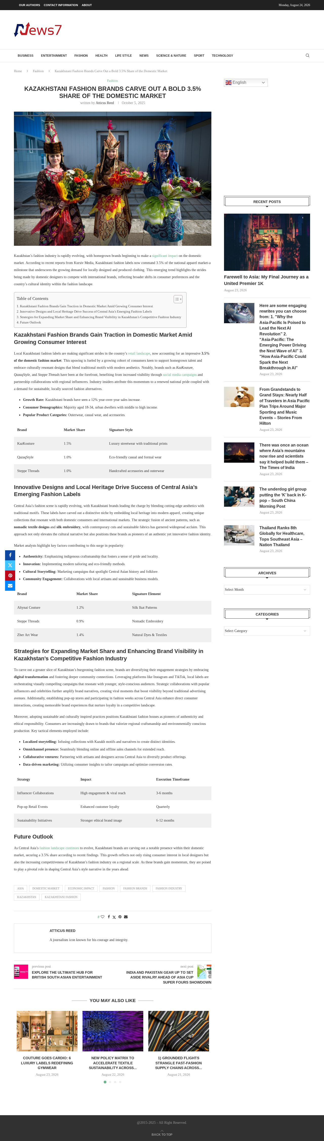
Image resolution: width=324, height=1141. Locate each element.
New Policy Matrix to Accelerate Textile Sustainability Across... (113, 1063)
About (87, 5)
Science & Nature (171, 55)
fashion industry (169, 888)
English (239, 82)
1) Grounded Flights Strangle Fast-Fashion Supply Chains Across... (178, 1063)
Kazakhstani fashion (61, 897)
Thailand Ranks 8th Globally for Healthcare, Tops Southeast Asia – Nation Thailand (281, 536)
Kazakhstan (26, 897)
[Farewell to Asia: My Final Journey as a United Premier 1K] (267, 242)
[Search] (307, 56)
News (144, 55)
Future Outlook (30, 322)
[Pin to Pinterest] (10, 575)
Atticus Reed (105, 103)
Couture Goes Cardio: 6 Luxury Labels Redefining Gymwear (47, 1063)
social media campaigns (180, 375)
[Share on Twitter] (10, 565)
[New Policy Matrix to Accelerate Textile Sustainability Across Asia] (113, 1031)
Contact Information (61, 5)
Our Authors (29, 5)
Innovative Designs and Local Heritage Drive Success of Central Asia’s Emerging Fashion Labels (86, 311)
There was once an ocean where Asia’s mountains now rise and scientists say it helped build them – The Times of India (284, 456)
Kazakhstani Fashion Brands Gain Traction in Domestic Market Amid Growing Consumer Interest (86, 306)
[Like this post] (102, 917)
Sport (199, 55)
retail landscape (139, 353)
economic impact (81, 888)
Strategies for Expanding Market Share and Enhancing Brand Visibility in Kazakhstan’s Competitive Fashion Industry (100, 317)
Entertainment (54, 55)
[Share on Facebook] (10, 555)
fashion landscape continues (59, 848)
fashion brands (135, 888)
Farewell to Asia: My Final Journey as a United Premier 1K (266, 280)
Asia (20, 888)
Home (18, 71)
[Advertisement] (218, 29)
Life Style (123, 55)
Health (101, 55)
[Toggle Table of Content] (175, 299)
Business (25, 55)
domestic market (45, 888)
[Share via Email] (10, 586)
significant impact (165, 256)
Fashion (81, 55)
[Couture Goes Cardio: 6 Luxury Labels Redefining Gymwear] (47, 1031)
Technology (222, 55)
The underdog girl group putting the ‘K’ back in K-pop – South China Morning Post (283, 497)
